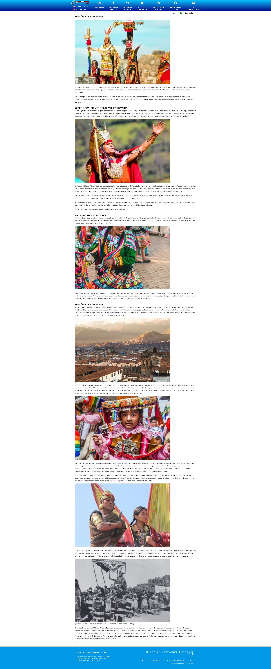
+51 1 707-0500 (81, 9)
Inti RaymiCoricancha (143, 6)
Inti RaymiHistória (128, 6)
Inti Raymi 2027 (154, 652)
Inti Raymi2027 (100, 6)
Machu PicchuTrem (177, 6)
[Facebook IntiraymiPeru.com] (192, 654)
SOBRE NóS (159, 661)
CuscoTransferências (195, 6)
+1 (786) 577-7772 (81, 6)
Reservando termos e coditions (181, 661)
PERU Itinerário (186, 652)
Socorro (173, 13)
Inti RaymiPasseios (114, 6)
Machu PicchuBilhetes (160, 6)
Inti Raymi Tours (170, 652)
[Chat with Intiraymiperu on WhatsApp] (181, 13)
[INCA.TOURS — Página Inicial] (80, 2)
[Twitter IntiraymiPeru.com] (189, 654)
